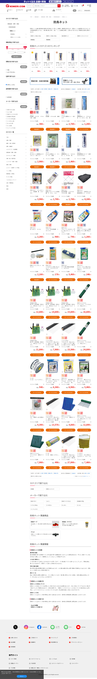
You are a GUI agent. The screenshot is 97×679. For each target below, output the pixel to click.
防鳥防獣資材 (12, 27)
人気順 (42, 89)
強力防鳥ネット (65, 36)
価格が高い (56, 89)
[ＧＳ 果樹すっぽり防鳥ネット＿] (37, 404)
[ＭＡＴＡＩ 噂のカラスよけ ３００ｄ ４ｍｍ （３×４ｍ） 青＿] (53, 366)
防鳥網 (32, 489)
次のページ (86, 92)
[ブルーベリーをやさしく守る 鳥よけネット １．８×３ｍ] (68, 216)
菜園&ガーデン (14, 663)
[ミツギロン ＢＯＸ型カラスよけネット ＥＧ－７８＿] (84, 441)
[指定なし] (25, 48)
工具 (7, 137)
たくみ (79, 505)
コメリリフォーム (35, 658)
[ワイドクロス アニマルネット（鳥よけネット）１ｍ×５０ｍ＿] (84, 404)
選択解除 (23, 67)
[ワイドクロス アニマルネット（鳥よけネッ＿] (84, 291)
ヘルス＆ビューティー (11, 179)
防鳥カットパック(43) (15, 37)
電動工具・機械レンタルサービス (39, 667)
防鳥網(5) (13, 34)
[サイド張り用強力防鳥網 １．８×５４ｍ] (68, 253)
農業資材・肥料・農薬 (13, 23)
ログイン (80, 10)
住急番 (73, 658)
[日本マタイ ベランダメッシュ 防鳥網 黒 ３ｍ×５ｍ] (37, 178)
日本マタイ (33, 501)
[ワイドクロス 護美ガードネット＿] (68, 404)
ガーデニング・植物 (10, 155)
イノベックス (34, 509)
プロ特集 (13, 667)
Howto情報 (28, 10)
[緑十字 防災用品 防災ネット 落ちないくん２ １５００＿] (53, 291)
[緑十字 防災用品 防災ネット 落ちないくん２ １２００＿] (37, 291)
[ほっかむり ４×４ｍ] (37, 216)
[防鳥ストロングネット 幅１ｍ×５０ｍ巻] (37, 253)
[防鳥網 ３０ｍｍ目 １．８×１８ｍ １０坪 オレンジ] (53, 103)
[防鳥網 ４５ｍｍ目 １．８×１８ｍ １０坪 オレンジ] (37, 103)
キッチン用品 (9, 176)
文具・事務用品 (9, 182)
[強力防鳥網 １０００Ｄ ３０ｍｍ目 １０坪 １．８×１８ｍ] (68, 178)
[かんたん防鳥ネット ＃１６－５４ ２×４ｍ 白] (53, 141)
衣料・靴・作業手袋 (10, 158)
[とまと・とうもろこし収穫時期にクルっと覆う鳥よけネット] (84, 216)
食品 (7, 186)
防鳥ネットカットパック (82, 36)
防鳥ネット (13, 30)
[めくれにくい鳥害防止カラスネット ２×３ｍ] (37, 141)
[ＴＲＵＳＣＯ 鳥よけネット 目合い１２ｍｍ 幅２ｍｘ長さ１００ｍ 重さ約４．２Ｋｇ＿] (68, 441)
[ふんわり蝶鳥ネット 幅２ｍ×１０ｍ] (68, 103)
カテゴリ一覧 (10, 10)
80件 (86, 89)
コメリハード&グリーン (57, 663)
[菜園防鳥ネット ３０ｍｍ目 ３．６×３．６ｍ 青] (84, 103)
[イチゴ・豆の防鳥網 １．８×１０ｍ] (53, 216)
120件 (88, 89)
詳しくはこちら (68, 1)
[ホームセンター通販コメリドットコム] (15, 7)
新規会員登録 (87, 10)
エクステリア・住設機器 (11, 149)
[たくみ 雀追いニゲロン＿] (53, 441)
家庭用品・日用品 (10, 173)
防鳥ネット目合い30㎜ (51, 36)
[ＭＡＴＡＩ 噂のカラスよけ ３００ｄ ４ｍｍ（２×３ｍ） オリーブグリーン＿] (84, 366)
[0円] (7, 48)
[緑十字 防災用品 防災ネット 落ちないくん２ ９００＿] (37, 329)
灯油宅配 (33, 663)
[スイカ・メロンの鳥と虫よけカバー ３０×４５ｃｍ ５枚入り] (84, 253)
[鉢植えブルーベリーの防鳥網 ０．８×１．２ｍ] (53, 178)
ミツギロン (49, 505)
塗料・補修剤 (9, 146)
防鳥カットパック (50, 489)
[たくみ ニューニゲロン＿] (37, 366)
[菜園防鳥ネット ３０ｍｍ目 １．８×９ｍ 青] (68, 141)
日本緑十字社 (80, 501)
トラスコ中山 (34, 505)
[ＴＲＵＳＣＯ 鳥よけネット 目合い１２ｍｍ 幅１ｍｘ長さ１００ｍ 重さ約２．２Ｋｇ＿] (68, 329)
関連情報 (48, 39)
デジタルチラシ (19, 10)
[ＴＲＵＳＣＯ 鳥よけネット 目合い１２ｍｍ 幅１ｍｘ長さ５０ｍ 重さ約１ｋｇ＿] (53, 329)
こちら (2, 673)
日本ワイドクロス (66, 501)
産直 (7, 189)
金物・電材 (8, 140)
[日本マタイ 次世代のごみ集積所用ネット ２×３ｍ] (84, 178)
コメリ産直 (13, 658)
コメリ (48, 501)
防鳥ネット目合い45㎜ (36, 36)
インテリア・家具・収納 (11, 161)
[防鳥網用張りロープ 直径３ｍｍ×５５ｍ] (84, 141)
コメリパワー (75, 663)
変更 (74, 10)
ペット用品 (8, 170)
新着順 (45, 89)
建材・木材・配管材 (10, 143)
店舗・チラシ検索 (38, 10)
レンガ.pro (54, 658)
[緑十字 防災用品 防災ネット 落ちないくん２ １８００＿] (68, 291)
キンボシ (64, 505)
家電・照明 (8, 164)
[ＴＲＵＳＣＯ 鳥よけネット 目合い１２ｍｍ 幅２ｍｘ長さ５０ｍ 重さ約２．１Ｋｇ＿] (53, 404)
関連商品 (33, 39)
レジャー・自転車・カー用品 (12, 167)
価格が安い (50, 89)
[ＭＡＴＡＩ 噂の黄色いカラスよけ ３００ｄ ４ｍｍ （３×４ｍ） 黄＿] (68, 366)
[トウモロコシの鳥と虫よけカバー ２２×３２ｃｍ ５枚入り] (53, 253)
